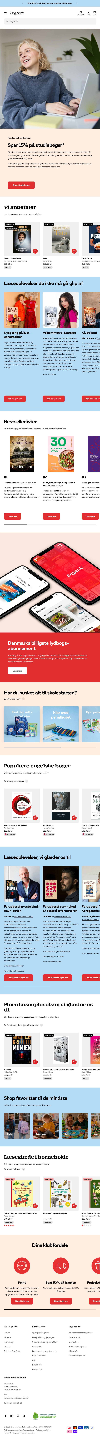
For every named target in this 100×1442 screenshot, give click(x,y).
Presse (7, 1346)
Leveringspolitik (28, 1433)
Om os (7, 1332)
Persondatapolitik (77, 1355)
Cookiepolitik (75, 1337)
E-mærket (73, 1342)
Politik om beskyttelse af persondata (19, 1430)
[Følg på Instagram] (11, 1416)
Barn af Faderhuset (12, 259)
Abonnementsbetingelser (80, 1332)
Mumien (7, 1069)
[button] (9, 1225)
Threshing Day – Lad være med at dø (58, 1069)
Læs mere (12, 516)
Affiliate (7, 1337)
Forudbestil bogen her (18, 977)
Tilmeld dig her (22, 1301)
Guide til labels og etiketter (44, 1342)
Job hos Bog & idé (12, 1351)
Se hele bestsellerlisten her (54, 428)
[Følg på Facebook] (5, 1416)
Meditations (48, 825)
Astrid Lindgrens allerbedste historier (20, 1213)
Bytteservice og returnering (44, 1351)
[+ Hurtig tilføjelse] (35, 251)
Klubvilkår (73, 1351)
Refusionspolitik (42, 1430)
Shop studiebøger (21, 185)
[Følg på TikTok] (24, 1416)
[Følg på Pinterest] (18, 1416)
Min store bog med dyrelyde (55, 1213)
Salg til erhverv (38, 1355)
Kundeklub (37, 1365)
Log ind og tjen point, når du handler (50, 3)
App (34, 1360)
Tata (45, 259)
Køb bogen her (15, 398)
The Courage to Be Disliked (15, 825)
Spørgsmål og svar (40, 1332)
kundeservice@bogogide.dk (16, 1398)
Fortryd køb (37, 1369)
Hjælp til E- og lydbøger (43, 1337)
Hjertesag (8, 1342)
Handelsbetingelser (78, 1346)
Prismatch (36, 1346)
